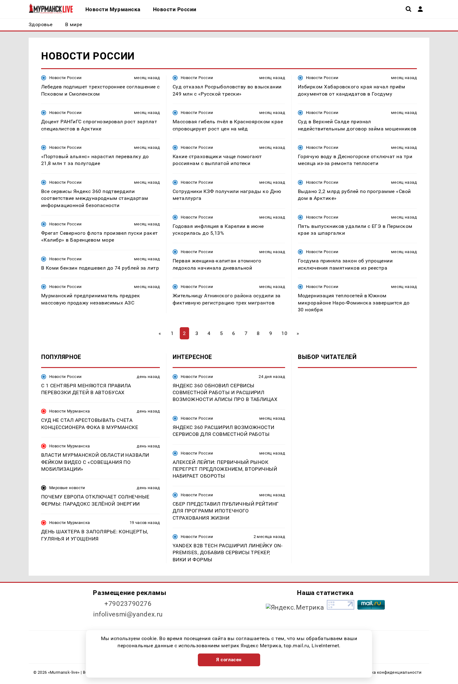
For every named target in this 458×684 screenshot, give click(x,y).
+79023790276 (128, 603)
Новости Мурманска (69, 411)
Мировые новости (67, 487)
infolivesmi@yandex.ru (128, 614)
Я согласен (229, 660)
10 (284, 333)
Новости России (65, 77)
